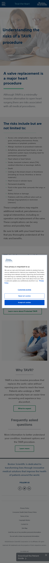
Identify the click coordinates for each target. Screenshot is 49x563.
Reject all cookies (24, 296)
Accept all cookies (24, 302)
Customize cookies (24, 290)
